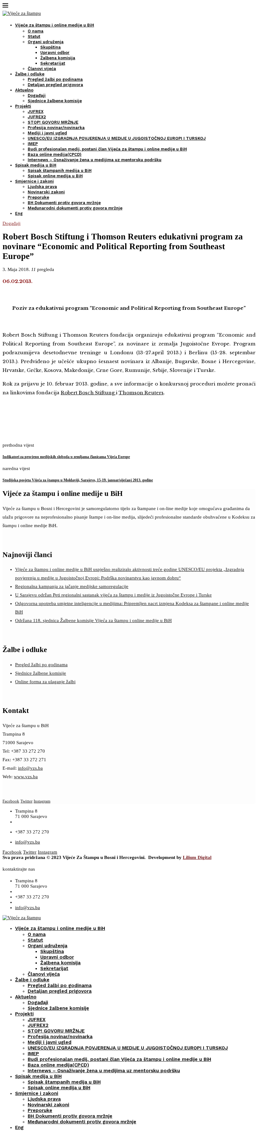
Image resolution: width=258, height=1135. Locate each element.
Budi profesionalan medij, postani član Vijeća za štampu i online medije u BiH (107, 149)
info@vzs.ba (30, 768)
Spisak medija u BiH (35, 165)
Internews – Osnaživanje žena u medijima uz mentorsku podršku (94, 159)
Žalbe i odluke (29, 74)
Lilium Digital (197, 857)
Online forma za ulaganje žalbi (45, 681)
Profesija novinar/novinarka (56, 127)
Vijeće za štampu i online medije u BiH (54, 25)
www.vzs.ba (26, 776)
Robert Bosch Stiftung (88, 393)
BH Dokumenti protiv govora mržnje (64, 202)
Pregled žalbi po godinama (55, 79)
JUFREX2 (37, 117)
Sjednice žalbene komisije (55, 100)
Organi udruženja (46, 41)
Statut (34, 36)
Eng (19, 213)
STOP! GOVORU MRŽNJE (53, 122)
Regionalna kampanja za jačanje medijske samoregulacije (71, 586)
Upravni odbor (55, 52)
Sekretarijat (52, 63)
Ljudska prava (42, 186)
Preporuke (38, 197)
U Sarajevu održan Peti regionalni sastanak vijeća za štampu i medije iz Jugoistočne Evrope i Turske (113, 594)
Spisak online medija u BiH (55, 175)
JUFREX (35, 111)
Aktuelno (24, 90)
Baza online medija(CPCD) (54, 154)
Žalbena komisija (57, 58)
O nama (35, 31)
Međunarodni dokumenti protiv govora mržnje (75, 208)
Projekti (23, 106)
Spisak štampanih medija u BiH (60, 170)
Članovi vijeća (42, 68)
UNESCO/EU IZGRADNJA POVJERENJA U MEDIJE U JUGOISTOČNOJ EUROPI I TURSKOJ (117, 138)
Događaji (37, 95)
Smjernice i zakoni (34, 181)
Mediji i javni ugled (47, 133)
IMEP (33, 143)
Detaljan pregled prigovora (55, 84)
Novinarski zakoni (46, 192)
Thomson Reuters (141, 393)
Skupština (50, 47)
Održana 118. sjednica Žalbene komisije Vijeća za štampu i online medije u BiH (93, 620)
